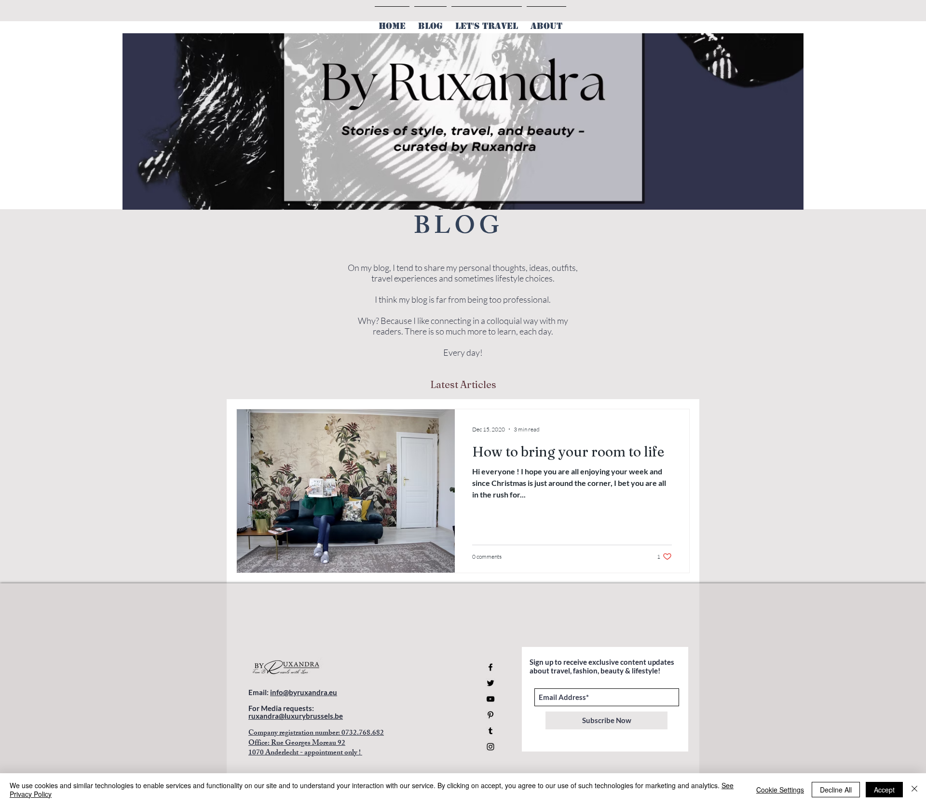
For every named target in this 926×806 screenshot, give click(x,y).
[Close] (914, 789)
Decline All (836, 789)
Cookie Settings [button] (780, 789)
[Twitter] (490, 683)
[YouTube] (490, 699)
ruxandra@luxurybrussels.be (295, 716)
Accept (884, 789)
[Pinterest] (490, 715)
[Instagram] (490, 747)
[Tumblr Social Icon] (490, 731)
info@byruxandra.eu (303, 692)
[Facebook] (490, 667)
